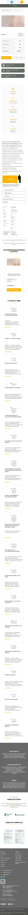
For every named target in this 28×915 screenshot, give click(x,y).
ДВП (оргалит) (18, 856)
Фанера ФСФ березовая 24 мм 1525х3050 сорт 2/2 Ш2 (14, 244)
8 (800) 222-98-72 (7, 872)
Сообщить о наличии (18, 57)
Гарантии (3, 866)
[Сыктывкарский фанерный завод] (8, 814)
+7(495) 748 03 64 (15, 2)
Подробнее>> (8, 327)
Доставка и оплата (8, 199)
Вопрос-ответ (4, 860)
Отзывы (6, 196)
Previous (2, 814)
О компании (3, 853)
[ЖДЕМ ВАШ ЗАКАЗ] (21, 2)
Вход (18, 2)
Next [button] (25, 277)
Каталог (2, 851)
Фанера (17, 851)
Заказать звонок (6, 57)
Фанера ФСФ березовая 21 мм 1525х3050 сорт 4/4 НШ (14, 240)
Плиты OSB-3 (18, 860)
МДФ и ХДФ (18, 858)
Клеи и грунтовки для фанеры (20, 863)
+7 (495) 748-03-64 (7, 870)
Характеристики (8, 190)
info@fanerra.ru (6, 874)
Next (26, 814)
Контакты (3, 862)
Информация (7, 193)
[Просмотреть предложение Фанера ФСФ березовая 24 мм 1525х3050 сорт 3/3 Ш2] (14, 262)
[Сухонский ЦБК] (19, 814)
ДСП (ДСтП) (18, 853)
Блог (2, 856)
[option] (14, 277)
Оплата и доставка (5, 858)
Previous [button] (3, 277)
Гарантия (5, 202)
